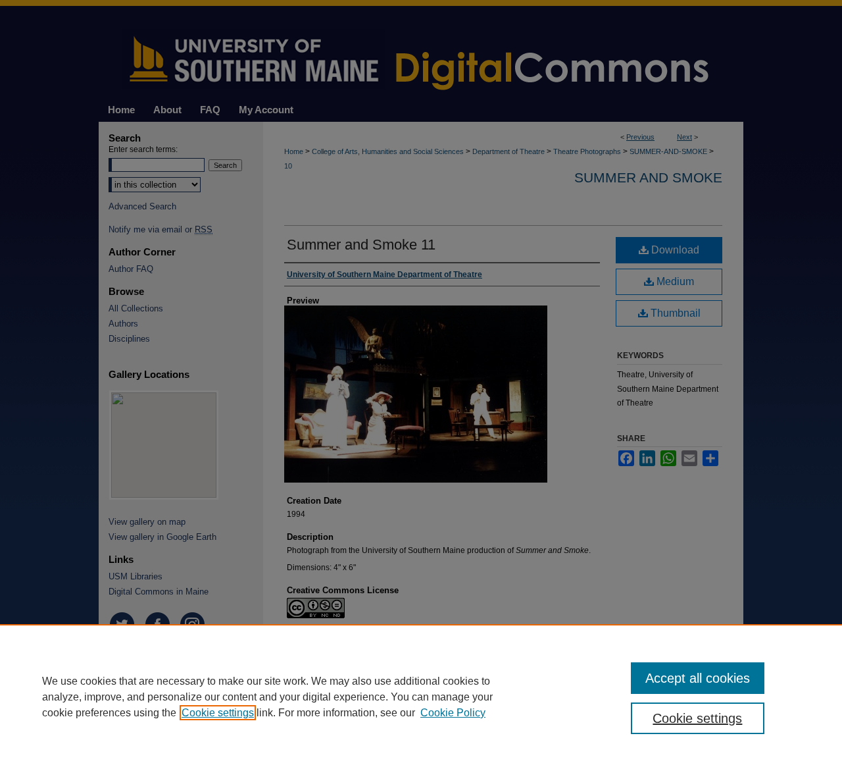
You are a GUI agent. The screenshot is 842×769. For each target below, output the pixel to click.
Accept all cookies (697, 678)
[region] (421, 696)
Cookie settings (218, 712)
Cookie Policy (452, 712)
